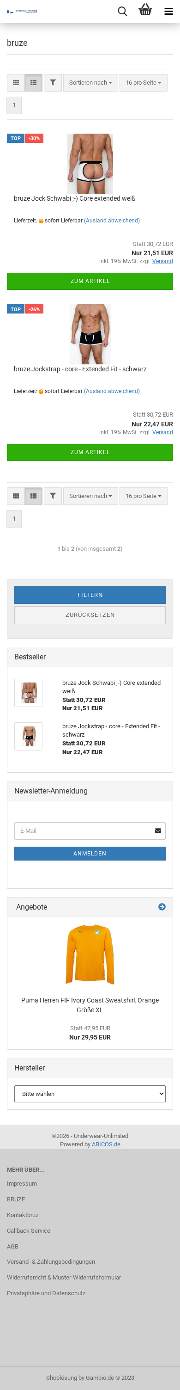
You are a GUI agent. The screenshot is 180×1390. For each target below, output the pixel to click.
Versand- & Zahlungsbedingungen (51, 1261)
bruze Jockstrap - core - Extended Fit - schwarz (80, 369)
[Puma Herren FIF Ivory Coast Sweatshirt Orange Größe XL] (90, 954)
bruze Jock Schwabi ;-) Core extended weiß (74, 198)
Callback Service (28, 1230)
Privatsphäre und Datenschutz (46, 1293)
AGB (12, 1246)
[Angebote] (162, 907)
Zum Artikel (90, 281)
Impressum (22, 1183)
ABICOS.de (106, 1144)
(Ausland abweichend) (112, 220)
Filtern (90, 594)
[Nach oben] (154, 1376)
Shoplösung (61, 1377)
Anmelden (90, 853)
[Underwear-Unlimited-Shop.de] (18, 11)
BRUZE (16, 1199)
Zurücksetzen (90, 614)
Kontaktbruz (22, 1215)
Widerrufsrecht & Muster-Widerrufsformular (64, 1277)
